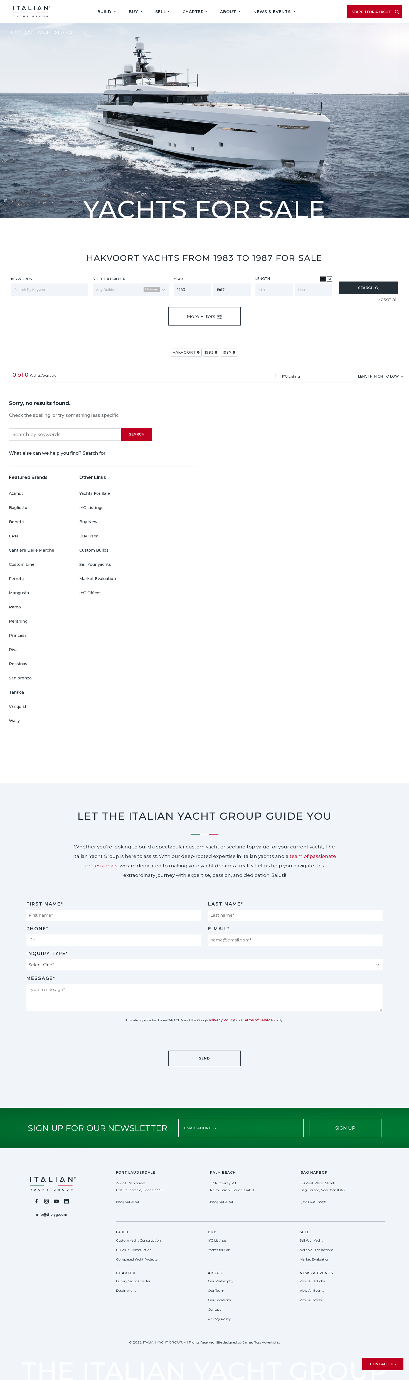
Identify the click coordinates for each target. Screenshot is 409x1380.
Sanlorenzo (20, 678)
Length (262, 278)
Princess (18, 635)
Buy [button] (134, 11)
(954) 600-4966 (313, 1202)
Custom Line (22, 564)
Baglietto (18, 507)
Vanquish (18, 706)
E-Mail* (219, 928)
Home (16, 32)
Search (366, 287)
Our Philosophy (220, 1281)
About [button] (229, 11)
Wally (14, 720)
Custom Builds (94, 550)
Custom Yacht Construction (138, 1240)
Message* (40, 978)
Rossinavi (18, 663)
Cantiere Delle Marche (31, 550)
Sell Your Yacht (311, 1240)
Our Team (216, 1290)
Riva (13, 649)
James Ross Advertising (261, 1342)
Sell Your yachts (95, 564)
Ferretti (16, 578)
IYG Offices (90, 592)
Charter (193, 11)
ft (323, 279)
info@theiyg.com (51, 1214)
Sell (160, 11)
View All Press (311, 1300)
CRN (13, 536)
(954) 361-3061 (127, 1202)
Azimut (16, 493)
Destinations (126, 1290)
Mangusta (19, 592)
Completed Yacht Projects (136, 1259)
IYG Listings (91, 507)
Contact (214, 1309)
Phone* (37, 928)
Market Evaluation (97, 578)
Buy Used (88, 536)
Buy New (88, 521)
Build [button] (105, 11)
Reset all (387, 299)
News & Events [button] (272, 11)
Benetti (16, 521)
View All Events (312, 1290)
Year (178, 279)
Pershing (18, 621)
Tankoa (16, 692)
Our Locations (219, 1300)
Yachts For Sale (94, 493)
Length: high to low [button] (379, 376)
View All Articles (312, 1281)
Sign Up (345, 1128)
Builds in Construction (134, 1250)
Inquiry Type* (47, 953)
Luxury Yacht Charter (133, 1281)
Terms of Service (258, 1020)
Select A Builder (109, 279)
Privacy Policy (222, 1020)
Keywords (21, 279)
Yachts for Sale (219, 1250)
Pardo (15, 607)
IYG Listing (291, 376)
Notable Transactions (316, 1250)
